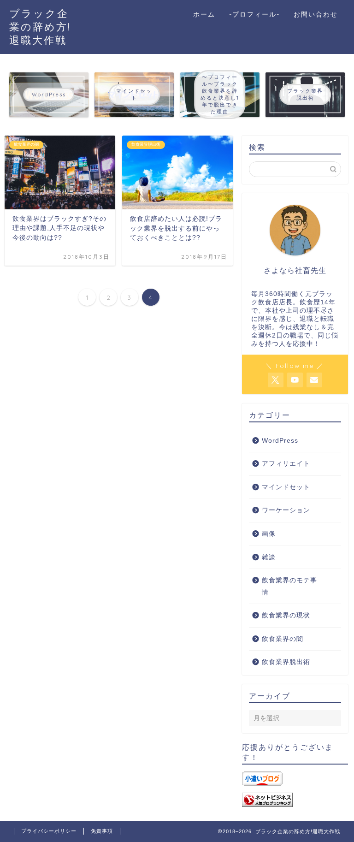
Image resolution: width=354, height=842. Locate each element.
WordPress (280, 440)
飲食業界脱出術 (286, 661)
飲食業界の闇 (282, 638)
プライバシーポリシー (49, 831)
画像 (269, 533)
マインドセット (286, 487)
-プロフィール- (254, 14)
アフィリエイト (286, 463)
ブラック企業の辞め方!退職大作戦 (40, 26)
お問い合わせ (316, 14)
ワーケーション (286, 510)
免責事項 (102, 831)
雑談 (269, 557)
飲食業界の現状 (286, 615)
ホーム (204, 14)
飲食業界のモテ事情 (289, 586)
